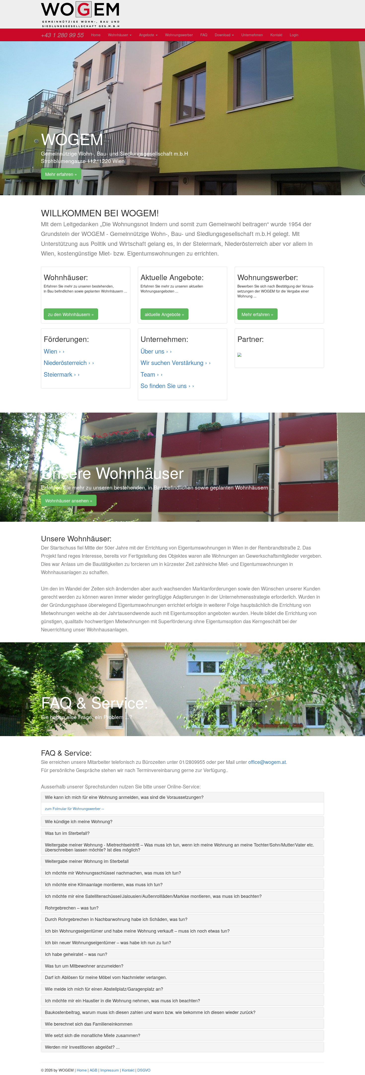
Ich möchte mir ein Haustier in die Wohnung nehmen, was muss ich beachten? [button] (122, 1000)
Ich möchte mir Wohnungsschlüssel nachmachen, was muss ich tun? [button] (113, 872)
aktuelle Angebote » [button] (164, 314)
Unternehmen (252, 34)
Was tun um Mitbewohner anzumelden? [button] (84, 965)
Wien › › (54, 351)
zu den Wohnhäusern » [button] (71, 314)
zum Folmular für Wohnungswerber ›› (74, 808)
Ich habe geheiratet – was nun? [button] (76, 954)
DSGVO (143, 1070)
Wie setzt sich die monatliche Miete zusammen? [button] (92, 1035)
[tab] (182, 797)
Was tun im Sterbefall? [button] (67, 833)
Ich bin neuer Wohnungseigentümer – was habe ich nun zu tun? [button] (108, 942)
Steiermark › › (62, 374)
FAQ (203, 34)
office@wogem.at (267, 761)
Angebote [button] (147, 34)
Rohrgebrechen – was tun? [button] (72, 907)
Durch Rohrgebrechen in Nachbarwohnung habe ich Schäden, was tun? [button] (116, 919)
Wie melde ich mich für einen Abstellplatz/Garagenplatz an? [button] (104, 988)
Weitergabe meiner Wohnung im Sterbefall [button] (87, 861)
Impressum (109, 1070)
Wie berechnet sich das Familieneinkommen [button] (88, 1023)
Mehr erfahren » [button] (61, 174)
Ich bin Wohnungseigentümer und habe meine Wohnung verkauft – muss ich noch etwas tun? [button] (137, 930)
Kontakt (276, 34)
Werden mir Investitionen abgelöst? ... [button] (82, 1046)
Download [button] (223, 34)
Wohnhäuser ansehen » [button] (68, 500)
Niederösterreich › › (69, 362)
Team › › (152, 374)
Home (96, 34)
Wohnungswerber (179, 34)
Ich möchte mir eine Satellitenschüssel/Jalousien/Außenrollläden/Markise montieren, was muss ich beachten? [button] (153, 896)
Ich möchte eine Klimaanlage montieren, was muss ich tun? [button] (104, 884)
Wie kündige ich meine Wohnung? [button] (78, 821)
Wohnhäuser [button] (118, 34)
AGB (93, 1070)
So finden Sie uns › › (167, 385)
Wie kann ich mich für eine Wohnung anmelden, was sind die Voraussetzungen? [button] (124, 797)
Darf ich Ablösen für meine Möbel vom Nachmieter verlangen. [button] (106, 977)
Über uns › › (156, 351)
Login (294, 34)
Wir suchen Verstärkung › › (176, 362)
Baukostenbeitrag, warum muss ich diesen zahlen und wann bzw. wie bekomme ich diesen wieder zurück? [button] (150, 1012)
